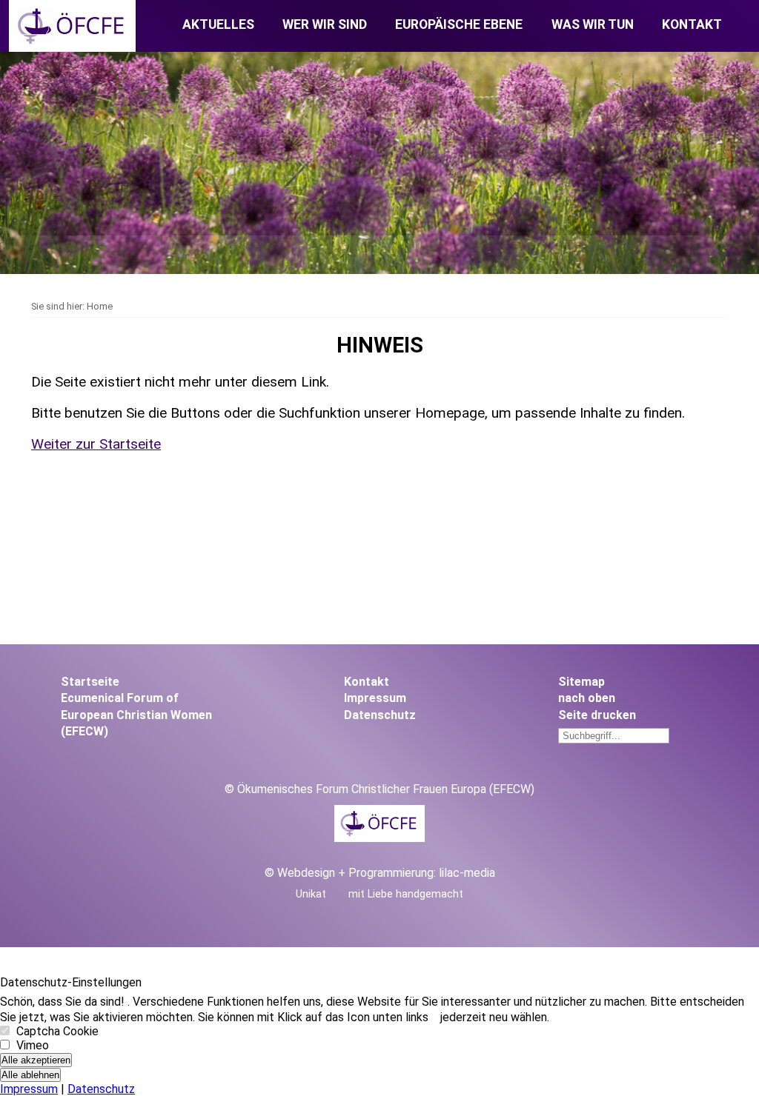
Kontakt (692, 24)
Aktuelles (218, 24)
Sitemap (581, 682)
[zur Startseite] (72, 48)
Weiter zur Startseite (96, 443)
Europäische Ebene (459, 24)
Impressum (375, 698)
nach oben (586, 698)
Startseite (90, 682)
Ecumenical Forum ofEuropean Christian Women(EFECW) (136, 714)
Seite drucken (597, 715)
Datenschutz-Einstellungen (71, 982)
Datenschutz (380, 715)
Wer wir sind (324, 24)
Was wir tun (592, 24)
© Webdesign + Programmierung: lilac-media (380, 873)
